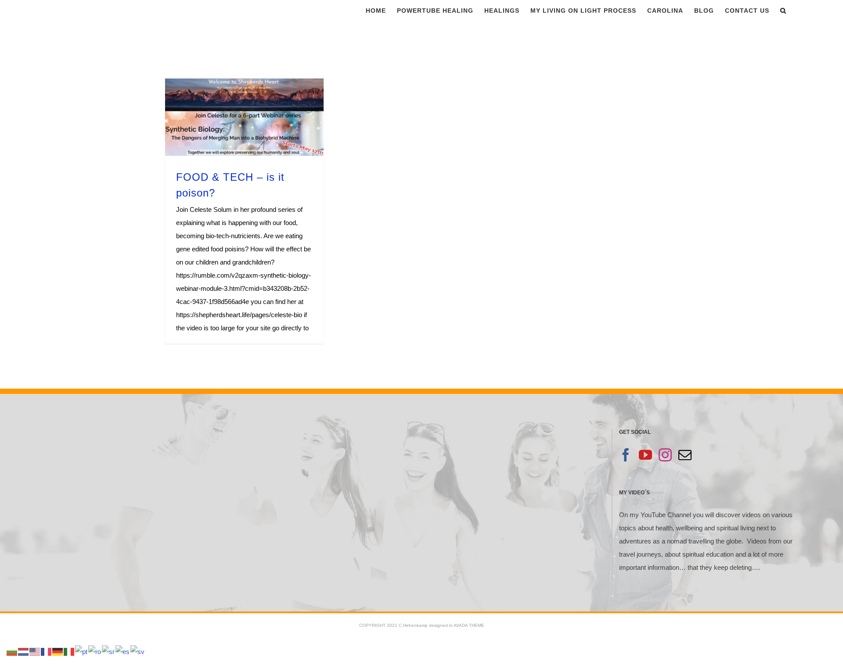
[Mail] (685, 454)
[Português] (81, 651)
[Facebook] (625, 454)
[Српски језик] (108, 651)
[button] (783, 10)
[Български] (12, 651)
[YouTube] (645, 454)
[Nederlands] (23, 651)
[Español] (122, 651)
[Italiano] (69, 651)
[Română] (95, 651)
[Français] (46, 651)
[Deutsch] (58, 651)
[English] (35, 651)
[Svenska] (137, 651)
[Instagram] (665, 454)
